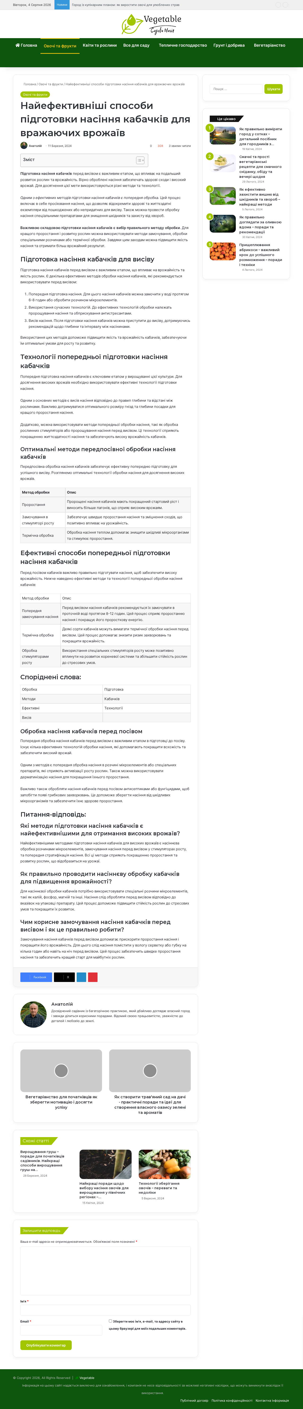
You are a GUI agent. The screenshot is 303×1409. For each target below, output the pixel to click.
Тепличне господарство (183, 45)
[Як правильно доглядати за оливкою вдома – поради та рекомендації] (223, 224)
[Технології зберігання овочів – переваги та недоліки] (165, 1164)
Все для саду (136, 45)
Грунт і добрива (229, 45)
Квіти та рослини (100, 45)
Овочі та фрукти (60, 46)
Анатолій (35, 146)
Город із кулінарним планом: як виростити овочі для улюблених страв (125, 5)
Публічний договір (194, 1400)
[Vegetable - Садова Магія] (151, 24)
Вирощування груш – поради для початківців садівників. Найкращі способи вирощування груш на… (42, 1161)
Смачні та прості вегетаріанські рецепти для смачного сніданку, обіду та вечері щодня (260, 167)
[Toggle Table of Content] (138, 160)
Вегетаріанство (269, 45)
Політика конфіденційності (232, 1400)
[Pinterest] (93, 977)
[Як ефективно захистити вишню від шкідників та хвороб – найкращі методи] (223, 196)
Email (25, 1321)
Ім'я (24, 1301)
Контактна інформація (272, 1400)
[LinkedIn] (81, 977)
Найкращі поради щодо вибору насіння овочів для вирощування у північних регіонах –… (104, 1190)
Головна (28, 45)
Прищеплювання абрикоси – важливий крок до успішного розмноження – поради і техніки (260, 255)
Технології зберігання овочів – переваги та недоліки (159, 1188)
